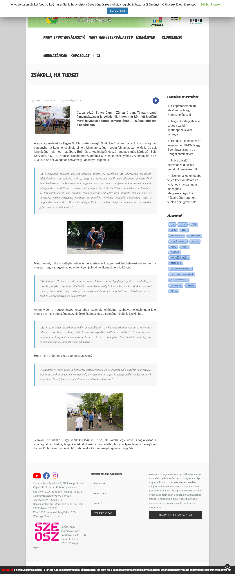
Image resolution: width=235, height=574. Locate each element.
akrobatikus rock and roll (182, 274)
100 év (183, 224)
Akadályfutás (179, 257)
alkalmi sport (176, 285)
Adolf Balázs (194, 236)
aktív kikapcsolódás (179, 280)
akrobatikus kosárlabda (181, 269)
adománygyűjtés (178, 241)
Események (145, 37)
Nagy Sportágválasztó (64, 37)
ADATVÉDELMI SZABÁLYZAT (175, 514)
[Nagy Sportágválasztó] (78, 23)
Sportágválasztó (73, 100)
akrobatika (176, 263)
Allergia (174, 291)
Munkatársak (55, 55)
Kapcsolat (80, 55)
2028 (184, 230)
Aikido (184, 247)
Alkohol (190, 285)
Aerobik (195, 241)
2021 (194, 224)
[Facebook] (156, 98)
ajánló (175, 252)
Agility (173, 247)
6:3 (172, 224)
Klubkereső (172, 37)
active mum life (177, 236)
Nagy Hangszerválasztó (111, 37)
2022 (173, 230)
